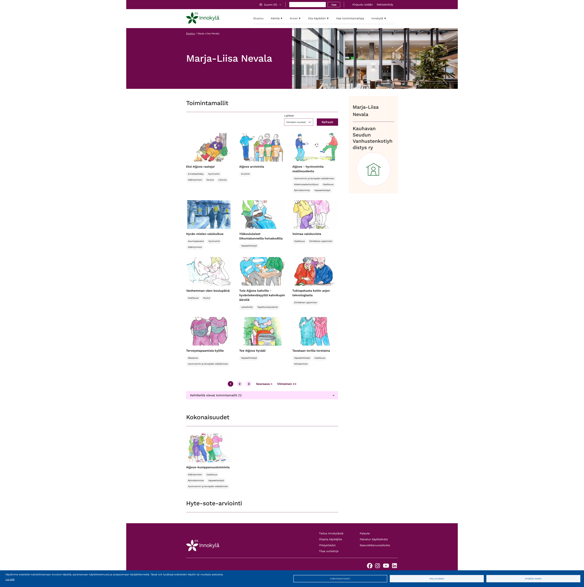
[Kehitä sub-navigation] (284, 18)
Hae (333, 4)
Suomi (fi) (270, 4)
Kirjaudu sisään (362, 4)
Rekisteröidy (385, 4)
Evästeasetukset (340, 578)
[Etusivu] (202, 18)
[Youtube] (386, 566)
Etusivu (190, 33)
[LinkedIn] (394, 566)
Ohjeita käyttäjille (330, 539)
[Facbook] (369, 566)
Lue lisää (9, 579)
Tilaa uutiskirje (329, 551)
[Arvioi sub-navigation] (302, 18)
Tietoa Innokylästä (331, 533)
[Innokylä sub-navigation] (387, 18)
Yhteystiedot (327, 545)
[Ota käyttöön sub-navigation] (330, 18)
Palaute (365, 533)
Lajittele (289, 115)
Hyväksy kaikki (533, 578)
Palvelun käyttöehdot (374, 539)
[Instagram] (377, 566)
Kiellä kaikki (437, 578)
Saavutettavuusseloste (375, 545)
